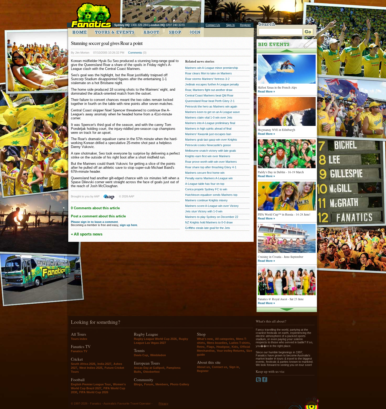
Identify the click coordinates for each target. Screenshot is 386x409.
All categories (224, 338)
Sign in (234, 367)
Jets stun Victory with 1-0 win (203, 211)
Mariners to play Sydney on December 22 (211, 216)
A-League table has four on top (204, 183)
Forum (148, 384)
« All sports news (86, 234)
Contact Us (213, 25)
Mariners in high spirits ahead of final (208, 128)
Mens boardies (217, 342)
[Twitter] (259, 381)
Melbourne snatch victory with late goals (210, 150)
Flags (210, 346)
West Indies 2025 (90, 367)
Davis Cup (141, 355)
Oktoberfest (151, 371)
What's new (205, 338)
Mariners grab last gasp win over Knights (211, 139)
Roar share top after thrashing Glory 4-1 (210, 167)
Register (245, 25)
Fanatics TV (79, 351)
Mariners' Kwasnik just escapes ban (208, 134)
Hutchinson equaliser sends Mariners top (211, 194)
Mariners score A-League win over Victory (212, 205)
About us (203, 367)
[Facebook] (265, 381)
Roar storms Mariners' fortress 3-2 (207, 78)
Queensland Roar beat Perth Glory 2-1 (209, 101)
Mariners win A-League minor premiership (211, 67)
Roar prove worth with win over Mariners (211, 161)
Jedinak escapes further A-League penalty (212, 84)
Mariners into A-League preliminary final (210, 123)
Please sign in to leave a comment (94, 221)
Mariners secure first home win (205, 172)
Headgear (222, 346)
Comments (135, 52)
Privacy (163, 403)
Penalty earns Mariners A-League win (209, 178)
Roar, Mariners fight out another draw (208, 89)
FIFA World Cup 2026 (93, 392)
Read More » (266, 91)
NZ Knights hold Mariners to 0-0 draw (209, 222)
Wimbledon (158, 355)
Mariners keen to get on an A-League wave (212, 112)
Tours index (79, 338)
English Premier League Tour (91, 384)
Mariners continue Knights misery (206, 200)
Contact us (219, 367)
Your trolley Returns (230, 350)
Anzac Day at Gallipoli (149, 367)
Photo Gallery (179, 384)
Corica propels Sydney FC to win (206, 189)
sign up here (128, 225)
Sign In (230, 25)
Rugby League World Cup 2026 (155, 338)
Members (161, 384)
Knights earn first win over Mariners (207, 156)
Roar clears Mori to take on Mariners (208, 73)
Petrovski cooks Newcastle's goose (208, 145)
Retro (201, 346)
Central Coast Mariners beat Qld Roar (209, 95)
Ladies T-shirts (239, 342)
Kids (235, 346)
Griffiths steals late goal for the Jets (207, 227)
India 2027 (104, 363)
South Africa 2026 (83, 363)
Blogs (138, 384)
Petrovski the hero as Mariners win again (211, 106)
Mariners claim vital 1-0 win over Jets (208, 117)
